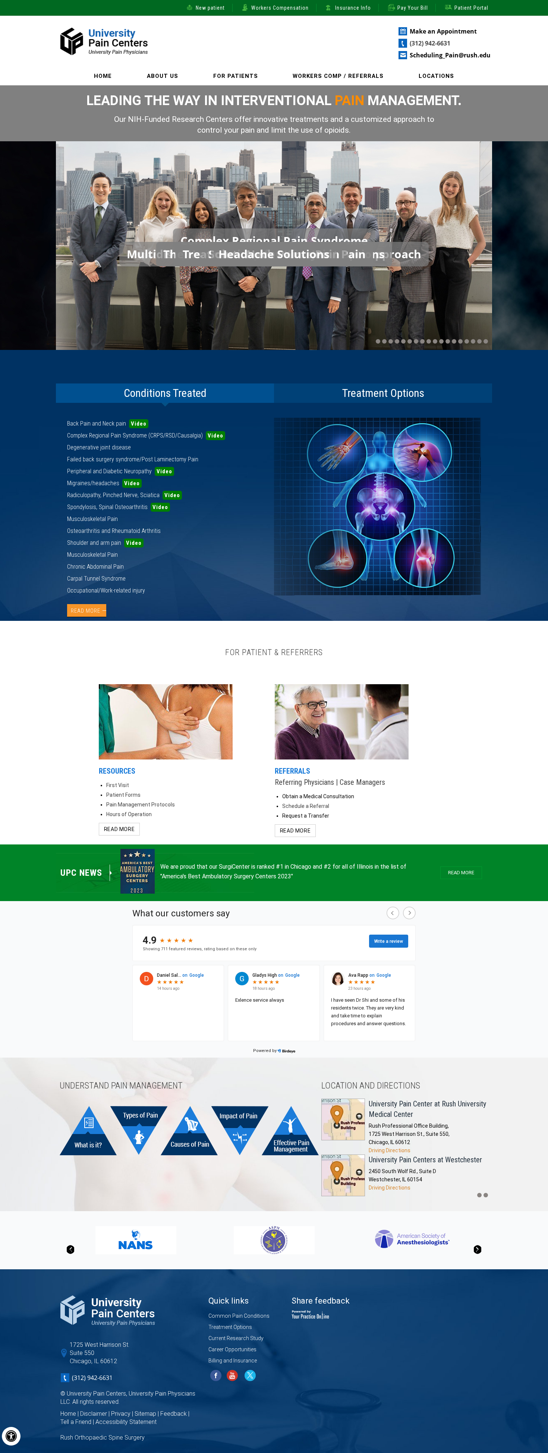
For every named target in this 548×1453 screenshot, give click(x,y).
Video (139, 423)
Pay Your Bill (412, 8)
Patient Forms (123, 795)
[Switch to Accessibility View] (11, 1436)
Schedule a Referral (305, 806)
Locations (436, 76)
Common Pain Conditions (239, 1316)
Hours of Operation (129, 814)
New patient (210, 8)
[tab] (165, 393)
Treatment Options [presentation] (383, 392)
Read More (85, 610)
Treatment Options (230, 1327)
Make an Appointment (443, 31)
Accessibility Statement (126, 1421)
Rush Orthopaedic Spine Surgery (102, 1437)
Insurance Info (353, 8)
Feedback (173, 1413)
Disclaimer (93, 1413)
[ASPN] (274, 1240)
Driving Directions (389, 1150)
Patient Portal (471, 8)
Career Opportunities (232, 1349)
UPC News (81, 873)
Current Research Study (236, 1338)
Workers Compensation (280, 8)
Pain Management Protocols (140, 805)
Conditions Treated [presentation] (165, 392)
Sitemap (145, 1413)
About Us (162, 76)
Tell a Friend (75, 1421)
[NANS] (135, 1240)
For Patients (235, 76)
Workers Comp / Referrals (338, 76)
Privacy (120, 1413)
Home (103, 76)
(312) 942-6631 (430, 43)
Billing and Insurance (232, 1361)
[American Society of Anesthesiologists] (412, 1239)
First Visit (117, 785)
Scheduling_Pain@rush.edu (450, 55)
